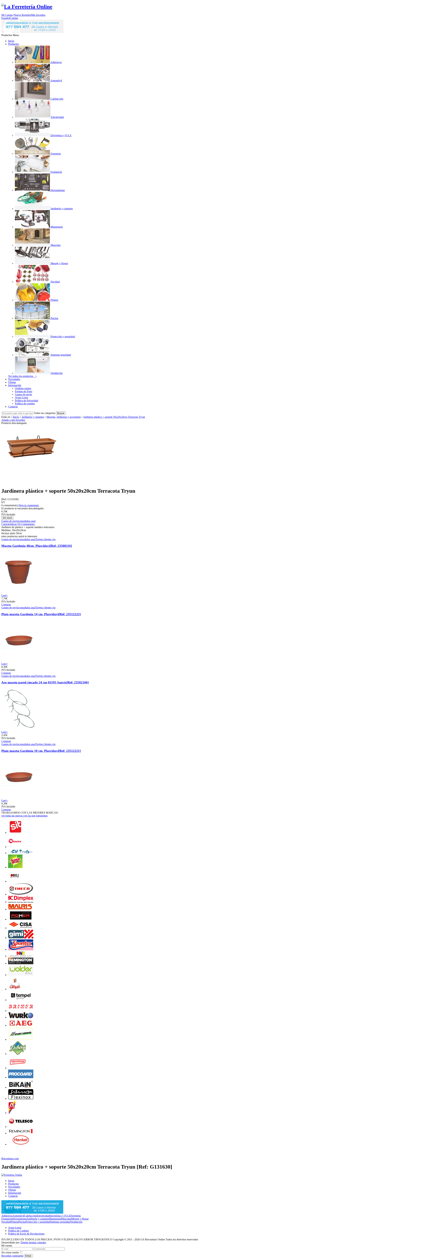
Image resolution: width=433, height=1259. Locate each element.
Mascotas (66, 1218)
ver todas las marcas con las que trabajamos (24, 815)
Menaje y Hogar (80, 1218)
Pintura (14, 1221)
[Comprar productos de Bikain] (20, 1087)
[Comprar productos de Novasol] (20, 956)
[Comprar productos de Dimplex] (20, 901)
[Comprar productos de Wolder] (20, 974)
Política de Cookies (18, 1230)
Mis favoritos (38, 15)
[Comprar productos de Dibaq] (18, 1053)
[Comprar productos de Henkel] (20, 1144)
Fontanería (7, 1218)
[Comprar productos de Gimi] (20, 937)
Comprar (6, 604)
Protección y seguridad (38, 1221)
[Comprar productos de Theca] (20, 894)
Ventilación (76, 1221)
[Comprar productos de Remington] (20, 1133)
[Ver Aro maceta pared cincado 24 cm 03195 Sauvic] (19, 729)
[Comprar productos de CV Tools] (20, 852)
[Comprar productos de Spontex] (20, 949)
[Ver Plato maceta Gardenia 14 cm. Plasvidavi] (19, 660)
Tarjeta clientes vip (45, 539)
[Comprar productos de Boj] (15, 881)
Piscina (22, 1221)
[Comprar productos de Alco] (12, 1112)
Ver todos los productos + (22, 376)
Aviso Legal (21, 397)
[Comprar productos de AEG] (20, 1025)
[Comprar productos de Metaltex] (15, 846)
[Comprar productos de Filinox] (20, 1098)
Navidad (5, 1221)
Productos (13, 43)
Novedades (14, 379)
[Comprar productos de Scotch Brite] (15, 867)
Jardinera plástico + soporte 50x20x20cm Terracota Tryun (114, 416)
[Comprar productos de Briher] (20, 1010)
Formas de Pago (23, 391)
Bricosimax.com (10, 1158)
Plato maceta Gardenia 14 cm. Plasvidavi (41, 614)
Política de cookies (25, 403)
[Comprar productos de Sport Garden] (20, 1039)
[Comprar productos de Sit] (15, 832)
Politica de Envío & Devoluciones (26, 1233)
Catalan (14, 18)
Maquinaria (55, 1218)
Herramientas (20, 1218)
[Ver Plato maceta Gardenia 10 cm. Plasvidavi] (19, 797)
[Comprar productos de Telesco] (20, 1126)
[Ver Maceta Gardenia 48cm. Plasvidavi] (19, 592)
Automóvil (18, 1215)
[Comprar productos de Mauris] (20, 909)
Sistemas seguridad (60, 1221)
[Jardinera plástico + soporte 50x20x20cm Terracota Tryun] (30, 482)
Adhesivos (7, 1215)
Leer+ (4, 595)
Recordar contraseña (12, 1255)
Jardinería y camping (33, 416)
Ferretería (76, 1215)
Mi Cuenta (7, 15)
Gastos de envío (23, 394)
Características (9, 524)
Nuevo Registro (22, 15)
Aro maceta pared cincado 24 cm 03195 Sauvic (45, 682)
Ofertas (12, 382)
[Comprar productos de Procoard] (20, 1077)
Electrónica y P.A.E (60, 1215)
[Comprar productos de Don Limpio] (15, 989)
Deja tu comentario (29, 505)
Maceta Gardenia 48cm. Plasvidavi (36, 546)
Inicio (11, 40)
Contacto (13, 406)
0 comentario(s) (9, 505)
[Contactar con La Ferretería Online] (32, 32)
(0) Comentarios (26, 524)
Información (14, 385)
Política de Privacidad (26, 400)
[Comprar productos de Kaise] (20, 999)
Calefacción (30, 1215)
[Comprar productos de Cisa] (20, 927)
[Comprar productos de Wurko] (20, 1017)
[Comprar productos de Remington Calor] (20, 963)
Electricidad (43, 1215)
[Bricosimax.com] (11, 1174)
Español (5, 18)
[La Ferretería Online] (26, 7)
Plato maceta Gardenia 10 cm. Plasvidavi (41, 751)
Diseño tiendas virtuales (33, 1242)
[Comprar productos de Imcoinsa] (17, 1067)
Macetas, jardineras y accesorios (64, 416)
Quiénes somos (23, 388)
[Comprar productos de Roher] (20, 919)
